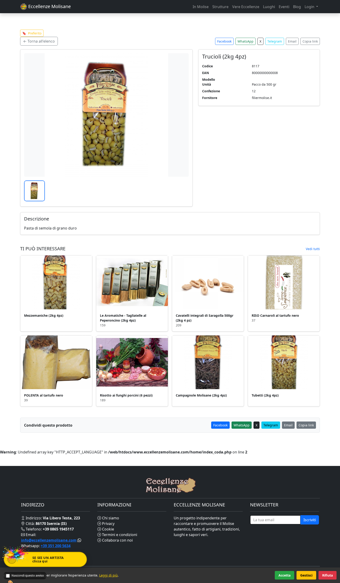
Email (292, 41)
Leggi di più (108, 575)
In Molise (201, 6)
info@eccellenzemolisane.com (49, 540)
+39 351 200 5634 (56, 545)
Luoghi (269, 6)
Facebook (224, 41)
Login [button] (310, 6)
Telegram (274, 41)
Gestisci (306, 575)
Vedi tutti (313, 249)
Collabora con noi (117, 540)
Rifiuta (327, 575)
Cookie (107, 529)
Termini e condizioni (119, 534)
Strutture (220, 6)
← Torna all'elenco (39, 41)
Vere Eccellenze (245, 6)
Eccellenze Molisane (49, 6)
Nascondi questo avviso (28, 575)
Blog (297, 6)
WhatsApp (245, 41)
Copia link (310, 41)
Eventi (284, 6)
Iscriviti (309, 519)
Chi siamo (110, 518)
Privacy (107, 523)
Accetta (284, 575)
